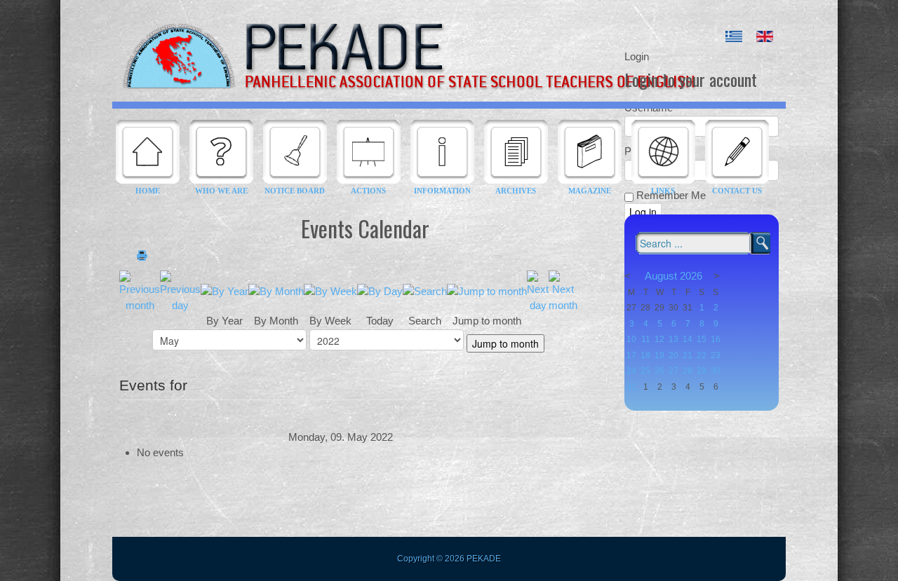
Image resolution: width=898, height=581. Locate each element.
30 (716, 371)
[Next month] (563, 290)
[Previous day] (180, 290)
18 (645, 355)
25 (645, 371)
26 (659, 371)
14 (687, 339)
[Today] (380, 290)
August (661, 276)
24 (631, 371)
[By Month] (276, 290)
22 (701, 355)
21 (687, 355)
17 (631, 355)
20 (673, 355)
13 (673, 339)
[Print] (142, 256)
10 (631, 339)
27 (673, 371)
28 (687, 371)
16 (716, 339)
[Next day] (538, 290)
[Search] (425, 290)
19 (659, 355)
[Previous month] (139, 290)
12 (659, 339)
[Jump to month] (487, 290)
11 (645, 339)
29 (701, 371)
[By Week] (330, 290)
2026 (691, 276)
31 (631, 387)
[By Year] (224, 290)
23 (716, 355)
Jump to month (505, 343)
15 (701, 339)
